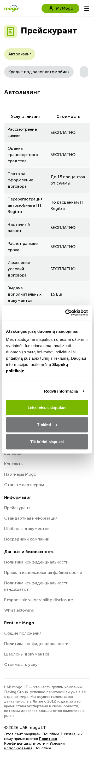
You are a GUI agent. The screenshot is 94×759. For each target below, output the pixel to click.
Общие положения (23, 633)
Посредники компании (26, 539)
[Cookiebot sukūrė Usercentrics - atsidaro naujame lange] (66, 312)
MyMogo (64, 8)
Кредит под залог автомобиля (38, 71)
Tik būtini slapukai (47, 442)
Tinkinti (44, 424)
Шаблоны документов (26, 528)
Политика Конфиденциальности (30, 741)
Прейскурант (17, 507)
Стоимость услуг (21, 664)
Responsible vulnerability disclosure (38, 599)
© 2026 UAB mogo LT (25, 727)
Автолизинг (19, 53)
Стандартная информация (30, 518)
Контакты (14, 463)
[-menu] (87, 8)
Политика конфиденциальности (36, 562)
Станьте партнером (24, 484)
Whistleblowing (19, 610)
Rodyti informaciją (61, 391)
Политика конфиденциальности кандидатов (36, 586)
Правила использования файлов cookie (43, 572)
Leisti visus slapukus (47, 407)
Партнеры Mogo (20, 474)
